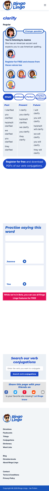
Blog (5, 456)
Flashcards (7, 433)
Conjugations (8, 440)
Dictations (7, 429)
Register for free (16, 161)
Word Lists (7, 447)
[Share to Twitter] (15, 392)
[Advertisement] (24, 197)
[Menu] (45, 5)
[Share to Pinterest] (24, 392)
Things (6, 436)
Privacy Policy (9, 478)
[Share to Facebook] (6, 392)
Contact (6, 471)
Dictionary (7, 444)
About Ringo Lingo (10, 462)
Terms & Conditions (11, 475)
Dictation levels (9, 459)
